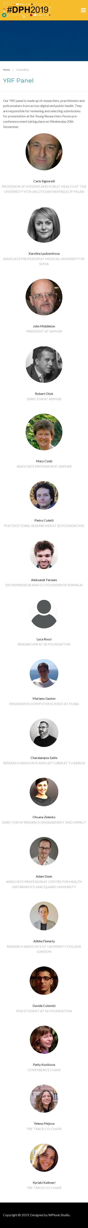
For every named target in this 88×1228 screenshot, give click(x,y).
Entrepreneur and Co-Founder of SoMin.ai (44, 585)
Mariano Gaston (44, 698)
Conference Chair (44, 1070)
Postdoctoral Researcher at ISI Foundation (44, 526)
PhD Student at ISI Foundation (44, 1011)
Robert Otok (44, 393)
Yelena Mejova (44, 1123)
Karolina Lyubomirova (44, 253)
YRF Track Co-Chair (44, 1129)
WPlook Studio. (59, 1215)
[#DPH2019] (26, 10)
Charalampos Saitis (44, 758)
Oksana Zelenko (44, 817)
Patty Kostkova (44, 1064)
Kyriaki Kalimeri (44, 1182)
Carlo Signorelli (44, 181)
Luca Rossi (44, 639)
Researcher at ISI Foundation (44, 644)
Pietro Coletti (44, 520)
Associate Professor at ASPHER (44, 466)
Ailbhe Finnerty (44, 941)
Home (6, 69)
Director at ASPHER (44, 399)
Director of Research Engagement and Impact (44, 822)
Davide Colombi (44, 1006)
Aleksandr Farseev (44, 580)
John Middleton (44, 326)
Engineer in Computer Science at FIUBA (44, 704)
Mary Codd (44, 461)
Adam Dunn (44, 876)
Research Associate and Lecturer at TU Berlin (44, 763)
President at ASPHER (44, 331)
